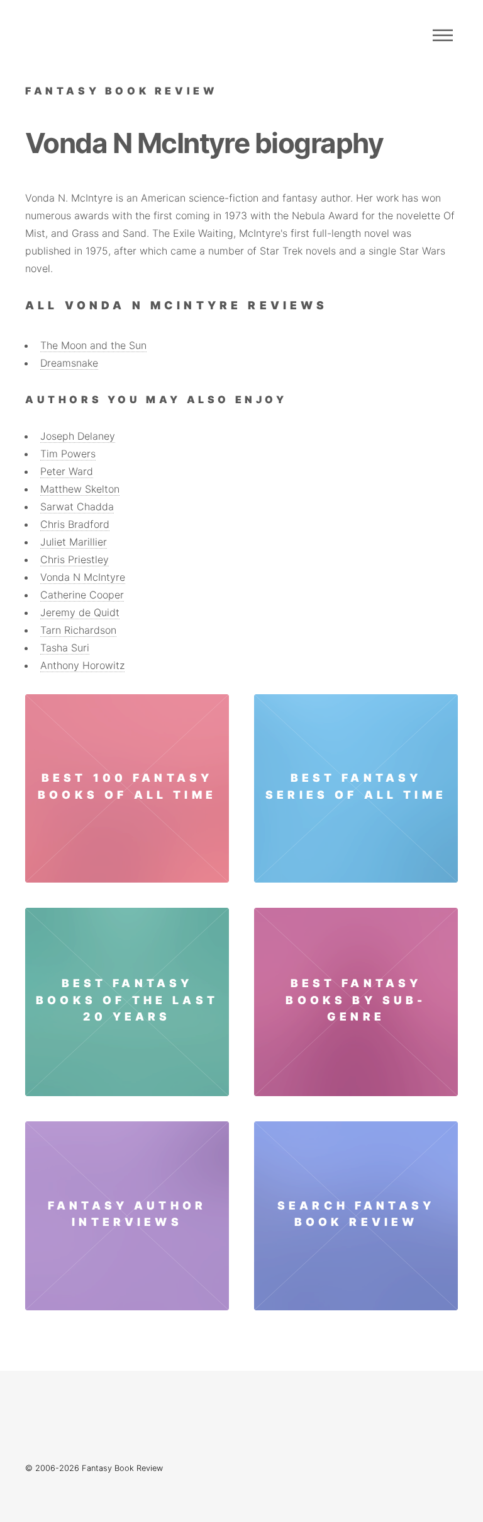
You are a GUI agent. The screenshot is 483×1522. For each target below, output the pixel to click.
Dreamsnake (69, 363)
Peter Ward (66, 471)
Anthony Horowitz (82, 665)
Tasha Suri (64, 647)
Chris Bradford (74, 524)
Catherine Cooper (82, 594)
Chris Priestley (74, 559)
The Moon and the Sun (93, 345)
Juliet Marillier (73, 541)
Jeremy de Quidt (79, 612)
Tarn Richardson (78, 630)
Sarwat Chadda (77, 506)
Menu (443, 35)
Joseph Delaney (77, 436)
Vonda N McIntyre (82, 577)
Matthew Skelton (79, 489)
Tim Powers (68, 453)
